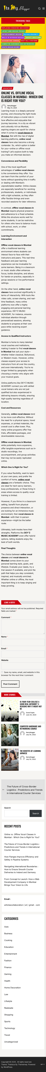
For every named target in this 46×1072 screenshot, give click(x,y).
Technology (9, 1028)
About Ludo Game (33, 37)
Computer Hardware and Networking (18, 44)
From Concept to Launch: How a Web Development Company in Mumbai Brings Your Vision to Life (21, 882)
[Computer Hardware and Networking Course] (10, 735)
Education (7, 88)
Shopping (8, 1014)
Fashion (7, 960)
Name (4, 637)
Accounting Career (10, 40)
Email (4, 648)
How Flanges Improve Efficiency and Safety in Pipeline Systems (21, 858)
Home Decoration (12, 987)
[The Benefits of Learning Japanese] (10, 760)
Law (6, 994)
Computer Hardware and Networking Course (30, 727)
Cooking (8, 940)
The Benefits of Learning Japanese (30, 752)
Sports (7, 1021)
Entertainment (10, 954)
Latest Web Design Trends (13, 31)
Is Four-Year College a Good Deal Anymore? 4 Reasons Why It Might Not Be (31, 705)
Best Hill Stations (29, 40)
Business (8, 933)
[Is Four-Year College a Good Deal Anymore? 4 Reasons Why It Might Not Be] (10, 710)
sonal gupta (30, 713)
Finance (7, 967)
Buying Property (31, 34)
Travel (7, 1035)
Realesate (8, 1008)
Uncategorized (11, 1042)
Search (7, 808)
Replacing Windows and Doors (15, 28)
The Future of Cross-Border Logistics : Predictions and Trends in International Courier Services (22, 847)
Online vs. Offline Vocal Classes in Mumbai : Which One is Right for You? (21, 836)
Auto (6, 926)
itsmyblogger (11, 106)
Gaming (7, 974)
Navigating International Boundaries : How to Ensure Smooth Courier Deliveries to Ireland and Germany (21, 869)
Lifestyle (8, 1001)
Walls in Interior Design (13, 37)
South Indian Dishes (11, 47)
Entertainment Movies (12, 34)
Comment (6, 617)
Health (7, 981)
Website (4, 660)
